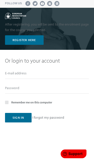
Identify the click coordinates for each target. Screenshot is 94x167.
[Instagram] (49, 3)
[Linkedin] (56, 3)
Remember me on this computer (31, 102)
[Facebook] (27, 3)
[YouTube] (42, 3)
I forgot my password (48, 117)
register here (24, 40)
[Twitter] (35, 3)
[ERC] (15, 16)
